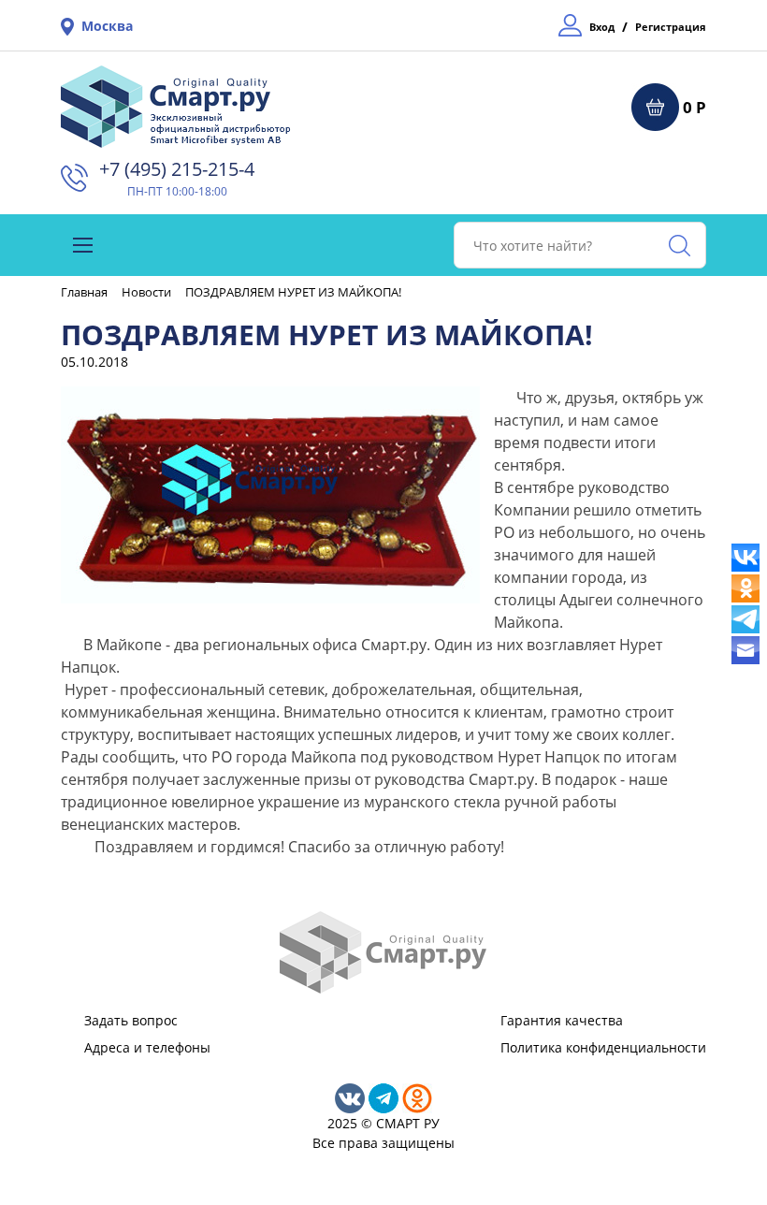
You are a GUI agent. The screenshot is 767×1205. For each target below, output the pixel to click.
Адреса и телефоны (147, 1047)
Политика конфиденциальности (603, 1047)
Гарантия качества (561, 1020)
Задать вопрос (131, 1020)
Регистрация (670, 27)
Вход (602, 27)
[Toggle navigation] (83, 245)
